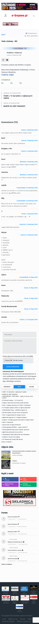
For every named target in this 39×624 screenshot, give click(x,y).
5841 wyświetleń (22, 561)
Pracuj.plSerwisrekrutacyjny (19, 610)
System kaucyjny (12, 558)
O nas (4, 619)
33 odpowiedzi (12, 561)
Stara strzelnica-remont (15, 550)
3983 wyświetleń (22, 526)
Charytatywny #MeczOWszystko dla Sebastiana (15, 434)
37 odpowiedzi (12, 552)
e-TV (25, 479)
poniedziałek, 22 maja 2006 (29, 277)
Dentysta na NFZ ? (13, 531)
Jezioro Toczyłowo (13, 516)
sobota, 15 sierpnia (14, 547)
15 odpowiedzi (12, 534)
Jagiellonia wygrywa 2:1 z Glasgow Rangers (14, 417)
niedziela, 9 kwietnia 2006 (29, 162)
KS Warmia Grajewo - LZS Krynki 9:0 (12, 400)
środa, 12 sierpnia (13, 539)
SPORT (19, 386)
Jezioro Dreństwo (12, 524)
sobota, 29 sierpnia (17, 455)
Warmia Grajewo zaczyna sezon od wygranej (15, 412)
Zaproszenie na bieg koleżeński (11, 425)
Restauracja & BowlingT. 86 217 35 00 (15, 592)
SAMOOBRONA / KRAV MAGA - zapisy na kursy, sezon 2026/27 (17, 397)
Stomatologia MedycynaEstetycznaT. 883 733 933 (25, 602)
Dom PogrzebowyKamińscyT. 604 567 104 (33, 592)
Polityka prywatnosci (24, 621)
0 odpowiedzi (11, 519)
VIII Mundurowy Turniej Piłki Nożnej (12, 439)
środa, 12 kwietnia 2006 (29, 214)
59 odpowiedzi (12, 544)
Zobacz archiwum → (7, 442)
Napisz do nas (9, 484)
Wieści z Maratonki (7, 422)
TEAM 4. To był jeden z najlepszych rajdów (17, 97)
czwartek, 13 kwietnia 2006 (28, 224)
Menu (5, 16)
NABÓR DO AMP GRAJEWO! (14, 106)
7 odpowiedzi (11, 526)
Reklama (30, 619)
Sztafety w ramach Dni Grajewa (11, 437)
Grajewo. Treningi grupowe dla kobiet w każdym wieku (18, 420)
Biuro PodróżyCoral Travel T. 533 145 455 (5, 592)
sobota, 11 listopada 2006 (29, 319)
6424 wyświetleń (22, 552)
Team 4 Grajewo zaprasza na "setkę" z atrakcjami (16, 405)
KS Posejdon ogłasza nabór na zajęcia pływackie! (16, 407)
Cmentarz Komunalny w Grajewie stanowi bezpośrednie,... (24, 452)
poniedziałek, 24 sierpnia (19, 463)
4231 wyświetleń (22, 534)
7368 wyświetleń (22, 544)
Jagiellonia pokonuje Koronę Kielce (12, 432)
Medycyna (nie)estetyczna (15, 542)
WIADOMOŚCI (7, 386)
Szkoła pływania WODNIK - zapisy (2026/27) (14, 427)
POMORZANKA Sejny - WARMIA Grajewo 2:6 (14, 410)
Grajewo (14, 461)
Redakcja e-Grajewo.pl (14, 53)
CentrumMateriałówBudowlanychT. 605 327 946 (6, 602)
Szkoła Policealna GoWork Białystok (33, 601)
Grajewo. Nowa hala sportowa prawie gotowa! (15, 403)
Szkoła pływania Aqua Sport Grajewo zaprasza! (15, 429)
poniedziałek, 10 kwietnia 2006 (27, 188)
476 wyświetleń (22, 519)
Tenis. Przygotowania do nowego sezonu (13, 415)
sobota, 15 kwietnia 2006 (29, 235)
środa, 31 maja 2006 (31, 288)
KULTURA (31, 386)
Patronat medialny (8, 621)
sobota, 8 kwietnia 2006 (14, 55)
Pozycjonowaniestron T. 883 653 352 (24, 592)
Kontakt (27, 484)
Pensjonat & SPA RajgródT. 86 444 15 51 (14, 602)
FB (7, 479)
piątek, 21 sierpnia (13, 556)
